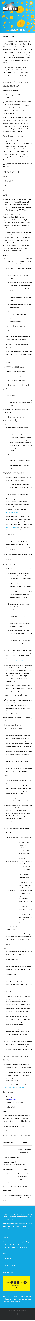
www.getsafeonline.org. (12, 527)
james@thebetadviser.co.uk (17, 1247)
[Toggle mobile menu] (31, 3)
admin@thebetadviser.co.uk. (14, 1088)
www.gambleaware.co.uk (11, 1302)
